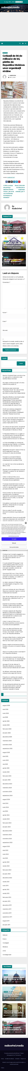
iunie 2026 (6, 713)
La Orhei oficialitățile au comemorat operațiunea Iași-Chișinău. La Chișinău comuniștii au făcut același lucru (14, 444)
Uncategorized (7, 954)
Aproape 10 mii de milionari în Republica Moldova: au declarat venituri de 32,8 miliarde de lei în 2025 (14, 666)
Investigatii (6, 943)
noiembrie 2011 (7, 909)
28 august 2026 (9, 981)
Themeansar (18, 1055)
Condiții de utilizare (9, 1058)
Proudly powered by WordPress (11, 1053)
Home (2, 1058)
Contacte (17, 1058)
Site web (5, 330)
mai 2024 (5, 811)
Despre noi (23, 1058)
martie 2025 (6, 772)
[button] (26, 523)
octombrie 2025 (7, 744)
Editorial (5, 935)
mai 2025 (5, 764)
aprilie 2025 (6, 768)
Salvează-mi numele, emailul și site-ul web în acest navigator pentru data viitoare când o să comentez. (13, 344)
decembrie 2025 (7, 736)
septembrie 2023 (7, 842)
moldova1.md (10, 177)
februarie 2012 (7, 897)
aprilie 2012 (6, 889)
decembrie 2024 (7, 783)
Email (5, 321)
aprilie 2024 (6, 815)
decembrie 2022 (7, 877)
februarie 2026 (7, 729)
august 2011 (6, 921)
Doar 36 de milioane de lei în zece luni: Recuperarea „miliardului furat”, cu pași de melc (14, 598)
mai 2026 (5, 717)
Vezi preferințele (14, 547)
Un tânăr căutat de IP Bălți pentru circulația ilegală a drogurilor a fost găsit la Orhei (13, 584)
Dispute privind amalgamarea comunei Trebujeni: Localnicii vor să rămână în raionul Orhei (14, 471)
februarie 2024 (7, 823)
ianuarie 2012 (6, 901)
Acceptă (14, 539)
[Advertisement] (14, 27)
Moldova (5, 52)
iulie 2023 (5, 850)
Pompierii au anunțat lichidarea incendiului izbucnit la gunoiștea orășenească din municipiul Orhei (12, 458)
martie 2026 (6, 725)
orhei (5, 225)
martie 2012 (6, 893)
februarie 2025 (7, 776)
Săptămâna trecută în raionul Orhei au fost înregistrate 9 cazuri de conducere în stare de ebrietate (14, 451)
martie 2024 (6, 819)
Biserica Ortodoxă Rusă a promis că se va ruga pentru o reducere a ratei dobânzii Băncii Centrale (14, 377)
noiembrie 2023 (7, 834)
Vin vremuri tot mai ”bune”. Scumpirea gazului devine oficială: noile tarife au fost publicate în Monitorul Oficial (14, 428)
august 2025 (6, 752)
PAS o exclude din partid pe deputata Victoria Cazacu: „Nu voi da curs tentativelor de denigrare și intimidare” (8, 191)
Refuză (14, 543)
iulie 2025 (5, 756)
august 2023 (6, 846)
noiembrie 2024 (7, 787)
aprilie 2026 (6, 721)
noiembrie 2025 (7, 740)
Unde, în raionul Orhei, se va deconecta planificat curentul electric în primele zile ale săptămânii (13, 478)
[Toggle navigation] (25, 43)
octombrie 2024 (7, 791)
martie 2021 (6, 881)
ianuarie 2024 (7, 827)
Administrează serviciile (13, 536)
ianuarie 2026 (7, 733)
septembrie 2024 (7, 795)
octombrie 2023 (7, 838)
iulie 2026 (5, 709)
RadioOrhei (13, 75)
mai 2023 (5, 858)
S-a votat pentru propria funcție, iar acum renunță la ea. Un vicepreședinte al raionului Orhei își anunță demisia (14, 658)
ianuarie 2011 (6, 924)
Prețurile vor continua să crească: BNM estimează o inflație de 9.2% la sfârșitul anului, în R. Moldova (13, 678)
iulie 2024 (5, 803)
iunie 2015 (5, 885)
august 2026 (6, 705)
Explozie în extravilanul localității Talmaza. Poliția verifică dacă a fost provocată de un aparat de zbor (13, 605)
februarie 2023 (7, 870)
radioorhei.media (10, 7)
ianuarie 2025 (7, 780)
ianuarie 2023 (7, 874)
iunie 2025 (6, 760)
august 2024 (6, 799)
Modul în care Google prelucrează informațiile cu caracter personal (14, 1063)
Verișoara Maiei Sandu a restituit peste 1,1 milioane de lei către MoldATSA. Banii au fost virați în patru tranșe (14, 639)
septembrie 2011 (7, 917)
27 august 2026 (9, 1032)
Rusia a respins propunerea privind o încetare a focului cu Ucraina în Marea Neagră (14, 646)
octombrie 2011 (7, 913)
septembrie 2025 (7, 748)
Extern (4, 939)
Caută (4, 358)
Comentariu (6, 282)
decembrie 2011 (7, 905)
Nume (5, 312)
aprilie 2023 (6, 862)
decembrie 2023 (7, 830)
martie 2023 (6, 866)
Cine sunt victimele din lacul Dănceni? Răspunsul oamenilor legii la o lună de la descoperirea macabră (14, 591)
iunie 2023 (6, 854)
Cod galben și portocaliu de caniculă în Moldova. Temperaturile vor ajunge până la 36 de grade (14, 504)
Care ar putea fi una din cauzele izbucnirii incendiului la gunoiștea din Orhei (13, 512)
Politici (2, 1067)
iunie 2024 (6, 807)
